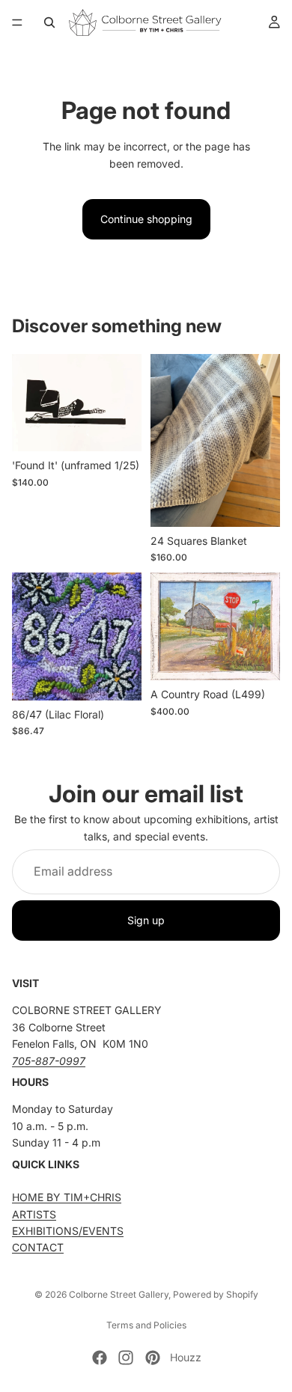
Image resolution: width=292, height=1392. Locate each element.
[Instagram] (126, 1358)
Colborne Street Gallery (118, 1294)
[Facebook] (100, 1358)
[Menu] (17, 22)
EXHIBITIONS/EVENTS (68, 1230)
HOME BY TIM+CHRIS (66, 1197)
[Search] (49, 22)
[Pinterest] (153, 1358)
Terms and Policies (146, 1325)
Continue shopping (146, 219)
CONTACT (38, 1248)
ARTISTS (34, 1214)
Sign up (146, 920)
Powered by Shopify (215, 1294)
